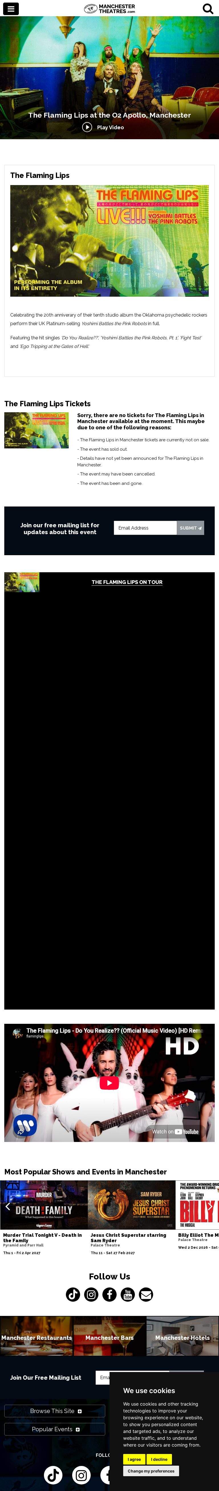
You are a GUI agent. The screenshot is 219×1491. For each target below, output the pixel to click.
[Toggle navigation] (11, 9)
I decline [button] (159, 1459)
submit (189, 528)
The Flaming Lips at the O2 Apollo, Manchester (109, 115)
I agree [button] (134, 1459)
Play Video (109, 127)
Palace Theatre (105, 1245)
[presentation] (7, 1206)
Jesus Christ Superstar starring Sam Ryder (128, 1237)
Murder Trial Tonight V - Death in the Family (42, 1237)
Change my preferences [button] (151, 1471)
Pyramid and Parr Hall (23, 1245)
